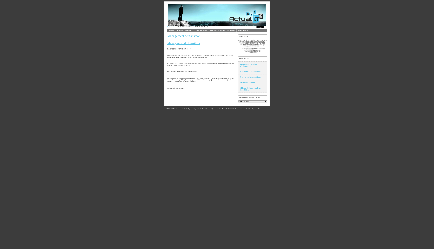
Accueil (171, 30)
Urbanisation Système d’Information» (248, 65)
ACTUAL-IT (170, 26)
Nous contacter (243, 30)
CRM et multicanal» (247, 82)
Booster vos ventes (200, 30)
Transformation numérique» (251, 77)
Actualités (244, 58)
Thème (260, 108)
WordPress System (251, 108)
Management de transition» (250, 71)
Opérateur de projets (217, 30)
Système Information (184, 30)
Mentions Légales (240, 108)
